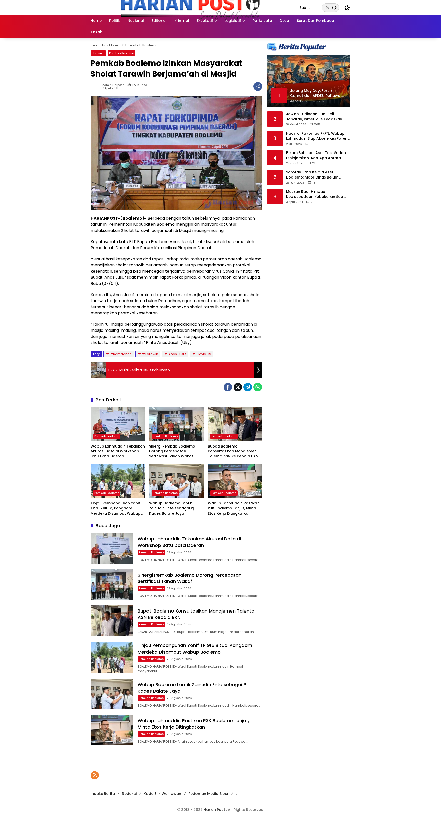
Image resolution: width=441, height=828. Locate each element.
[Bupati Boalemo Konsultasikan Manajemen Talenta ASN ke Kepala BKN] (235, 424)
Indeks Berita (103, 793)
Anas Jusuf (177, 354)
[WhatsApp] (257, 387)
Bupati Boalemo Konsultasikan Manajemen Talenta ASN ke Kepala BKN (233, 451)
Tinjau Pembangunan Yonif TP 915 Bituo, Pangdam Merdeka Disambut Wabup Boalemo (115, 508)
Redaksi (129, 793)
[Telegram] (247, 387)
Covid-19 (204, 354)
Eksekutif (98, 53)
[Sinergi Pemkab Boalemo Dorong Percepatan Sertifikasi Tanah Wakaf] (176, 424)
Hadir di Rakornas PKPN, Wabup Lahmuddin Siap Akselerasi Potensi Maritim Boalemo (318, 136)
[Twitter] (238, 387)
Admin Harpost (113, 85)
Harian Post (215, 809)
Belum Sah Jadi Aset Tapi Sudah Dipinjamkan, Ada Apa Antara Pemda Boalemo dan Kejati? (316, 155)
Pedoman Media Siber (208, 793)
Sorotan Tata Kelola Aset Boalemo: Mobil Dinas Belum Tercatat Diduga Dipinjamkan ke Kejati (316, 175)
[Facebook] (228, 387)
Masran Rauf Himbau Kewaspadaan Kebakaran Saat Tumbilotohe (315, 194)
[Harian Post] (190, 7)
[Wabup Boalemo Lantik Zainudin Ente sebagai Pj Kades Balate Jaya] (176, 481)
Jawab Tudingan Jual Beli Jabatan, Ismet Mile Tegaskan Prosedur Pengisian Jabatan (314, 117)
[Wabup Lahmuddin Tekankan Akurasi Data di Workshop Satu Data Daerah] (118, 424)
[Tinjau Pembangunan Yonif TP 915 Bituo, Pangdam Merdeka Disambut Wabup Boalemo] (118, 481)
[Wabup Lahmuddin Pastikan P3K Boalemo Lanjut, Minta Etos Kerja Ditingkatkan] (235, 481)
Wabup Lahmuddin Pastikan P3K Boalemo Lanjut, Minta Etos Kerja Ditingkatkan (234, 508)
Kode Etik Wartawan (162, 793)
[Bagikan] (257, 86)
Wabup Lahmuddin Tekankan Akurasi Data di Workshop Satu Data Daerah (118, 451)
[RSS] (95, 775)
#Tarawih (150, 354)
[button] (334, 7)
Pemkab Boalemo (121, 53)
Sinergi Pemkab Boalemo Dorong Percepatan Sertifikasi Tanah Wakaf (172, 451)
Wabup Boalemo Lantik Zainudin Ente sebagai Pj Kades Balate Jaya (171, 508)
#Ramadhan (121, 354)
